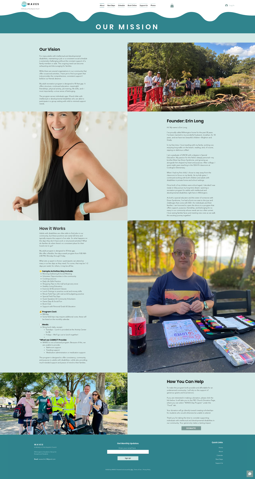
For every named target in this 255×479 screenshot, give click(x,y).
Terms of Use (137, 469)
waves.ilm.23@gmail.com (47, 459)
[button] (172, 5)
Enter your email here (127, 448)
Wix (132, 469)
